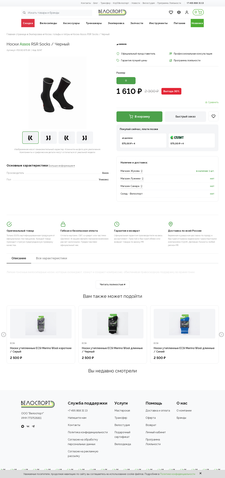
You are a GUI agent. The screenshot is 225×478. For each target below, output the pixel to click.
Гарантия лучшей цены (134, 60)
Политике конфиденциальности (177, 474)
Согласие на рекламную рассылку (83, 454)
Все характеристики (51, 258)
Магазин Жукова (130, 171)
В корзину (142, 116)
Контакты (86, 3)
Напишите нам (77, 417)
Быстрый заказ (186, 116)
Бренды (181, 417)
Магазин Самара (130, 186)
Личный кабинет (156, 432)
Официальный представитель (138, 53)
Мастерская (122, 410)
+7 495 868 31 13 (195, 3)
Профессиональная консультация (193, 53)
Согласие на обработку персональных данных (83, 442)
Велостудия (149, 3)
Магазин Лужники (131, 178)
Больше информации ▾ (62, 166)
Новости (136, 3)
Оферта (151, 417)
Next (221, 335)
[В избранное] (213, 116)
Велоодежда (122, 444)
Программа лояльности (187, 60)
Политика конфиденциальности (88, 432)
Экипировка (35, 34)
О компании (184, 410)
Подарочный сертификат (122, 434)
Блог (95, 3)
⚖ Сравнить (211, 102)
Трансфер (105, 3)
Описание (19, 258)
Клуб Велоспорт (121, 3)
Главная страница (16, 34)
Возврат (151, 425)
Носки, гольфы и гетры (57, 34)
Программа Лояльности (169, 3)
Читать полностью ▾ (112, 284)
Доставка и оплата (158, 410)
